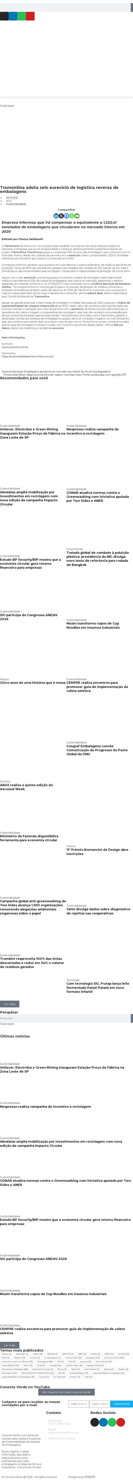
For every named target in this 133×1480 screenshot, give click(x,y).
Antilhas (123, 1354)
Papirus (109, 1369)
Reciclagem (9, 1373)
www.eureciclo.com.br (15, 347)
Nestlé (75, 1369)
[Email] (76, 215)
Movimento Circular (43, 1369)
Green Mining (104, 1361)
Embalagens (45, 1361)
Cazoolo (35, 1358)
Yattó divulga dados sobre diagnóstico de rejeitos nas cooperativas (98, 911)
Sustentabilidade (16, 204)
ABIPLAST (68, 1354)
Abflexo (38, 1354)
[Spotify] (21, 16)
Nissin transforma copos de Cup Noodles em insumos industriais (93, 625)
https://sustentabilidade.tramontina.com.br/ (28, 356)
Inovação (55, 1365)
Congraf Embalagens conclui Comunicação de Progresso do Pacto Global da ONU (97, 750)
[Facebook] (66, 215)
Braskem (19, 1358)
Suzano (44, 1377)
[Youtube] (30, 16)
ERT (60, 1361)
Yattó (88, 1377)
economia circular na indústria (17, 1361)
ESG (72, 1361)
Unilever (75, 1377)
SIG (61, 1373)
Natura (62, 1369)
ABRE (82, 1354)
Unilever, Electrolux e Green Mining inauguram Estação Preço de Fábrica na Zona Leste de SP (32, 433)
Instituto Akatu (74, 1365)
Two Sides (59, 1377)
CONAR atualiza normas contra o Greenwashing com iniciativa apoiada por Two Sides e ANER (97, 497)
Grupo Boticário (10, 1365)
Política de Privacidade (61, 1438)
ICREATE (89, 1477)
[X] (61, 215)
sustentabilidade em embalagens (18, 1377)
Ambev (95, 1354)
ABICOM (52, 1354)
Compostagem (53, 1358)
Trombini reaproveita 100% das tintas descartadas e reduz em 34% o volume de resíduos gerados (32, 963)
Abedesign (22, 1354)
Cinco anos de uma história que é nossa (32, 683)
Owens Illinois (92, 1369)
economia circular (114, 1358)
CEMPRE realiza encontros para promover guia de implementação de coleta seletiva (97, 687)
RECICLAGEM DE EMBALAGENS (37, 1373)
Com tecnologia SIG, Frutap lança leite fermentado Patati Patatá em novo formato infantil (97, 988)
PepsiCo (123, 1369)
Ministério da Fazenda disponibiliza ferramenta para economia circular (29, 838)
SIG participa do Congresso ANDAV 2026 (33, 1259)
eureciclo (85, 1361)
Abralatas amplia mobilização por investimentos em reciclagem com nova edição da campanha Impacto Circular (29, 498)
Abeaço (6, 1354)
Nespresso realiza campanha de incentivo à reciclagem (92, 431)
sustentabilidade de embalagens (108, 1373)
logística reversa (95, 1365)
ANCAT (109, 1354)
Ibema (28, 1365)
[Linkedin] (13, 16)
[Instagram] (4, 16)
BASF (6, 1358)
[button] (66, 97)
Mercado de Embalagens (15, 1369)
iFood (41, 1365)
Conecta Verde (73, 1358)
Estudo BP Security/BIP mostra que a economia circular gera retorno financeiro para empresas (30, 564)
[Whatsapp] (71, 215)
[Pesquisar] (132, 7)
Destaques (93, 1358)
